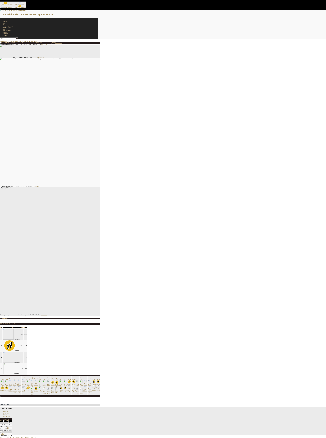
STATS (5, 29)
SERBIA (5, 414)
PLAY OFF (10, 26)
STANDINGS (7, 27)
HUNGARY (6, 413)
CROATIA (6, 411)
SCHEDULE (7, 24)
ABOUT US (6, 35)
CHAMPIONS (7, 30)
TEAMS (5, 34)
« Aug (2, 434)
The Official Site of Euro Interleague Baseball (26, 14)
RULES (5, 32)
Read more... (58, 43)
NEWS (5, 23)
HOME (5, 21)
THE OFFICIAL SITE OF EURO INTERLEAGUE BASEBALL (18, 437)
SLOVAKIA (6, 416)
